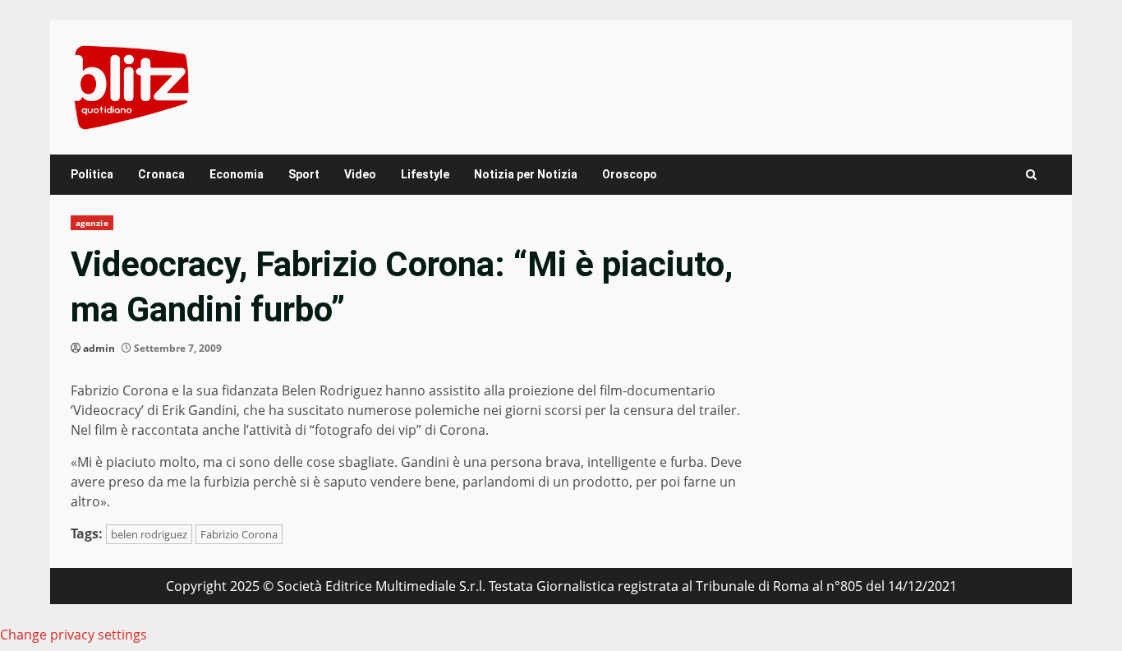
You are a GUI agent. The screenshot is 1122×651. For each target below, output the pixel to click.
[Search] (1031, 175)
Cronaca (161, 174)
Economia (236, 174)
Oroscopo (629, 174)
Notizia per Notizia (525, 174)
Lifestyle (425, 174)
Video (360, 174)
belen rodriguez (149, 534)
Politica (92, 174)
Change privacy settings (73, 635)
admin (99, 348)
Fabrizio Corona (239, 534)
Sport (304, 174)
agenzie (92, 223)
